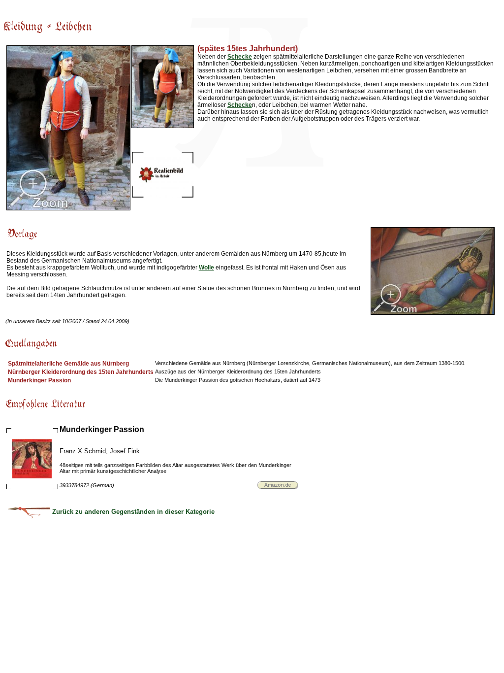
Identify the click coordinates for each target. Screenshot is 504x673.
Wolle (206, 267)
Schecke (239, 56)
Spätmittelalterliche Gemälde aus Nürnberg (68, 363)
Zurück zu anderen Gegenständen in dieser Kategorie (132, 511)
